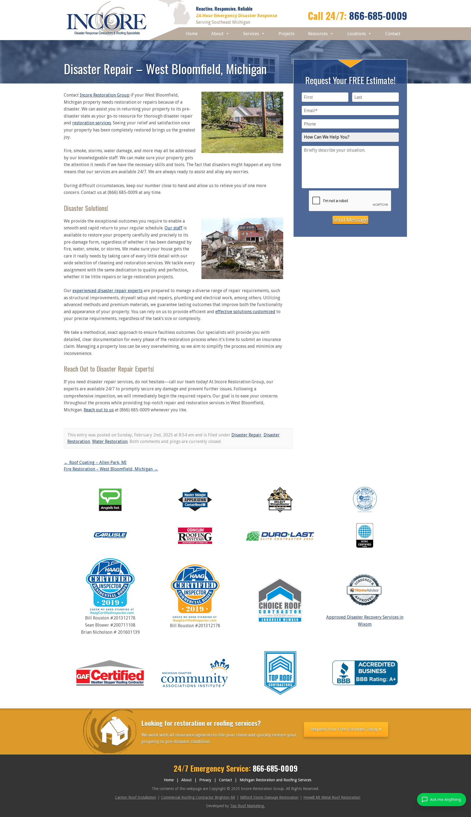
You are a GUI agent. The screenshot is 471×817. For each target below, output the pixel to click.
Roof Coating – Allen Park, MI (95, 462)
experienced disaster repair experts (108, 290)
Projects (286, 33)
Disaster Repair (246, 435)
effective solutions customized (245, 311)
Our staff (173, 228)
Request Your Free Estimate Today (345, 729)
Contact (392, 33)
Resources (318, 33)
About (217, 33)
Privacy (205, 780)
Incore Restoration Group (104, 95)
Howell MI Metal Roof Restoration (331, 797)
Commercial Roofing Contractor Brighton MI (198, 797)
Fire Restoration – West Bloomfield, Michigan (111, 469)
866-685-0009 (378, 15)
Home (192, 33)
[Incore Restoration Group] (107, 36)
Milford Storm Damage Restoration (269, 797)
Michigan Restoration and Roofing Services (275, 780)
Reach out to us (99, 409)
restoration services (91, 122)
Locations (356, 33)
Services (251, 33)
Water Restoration (110, 441)
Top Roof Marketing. (247, 806)
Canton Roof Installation (135, 797)
